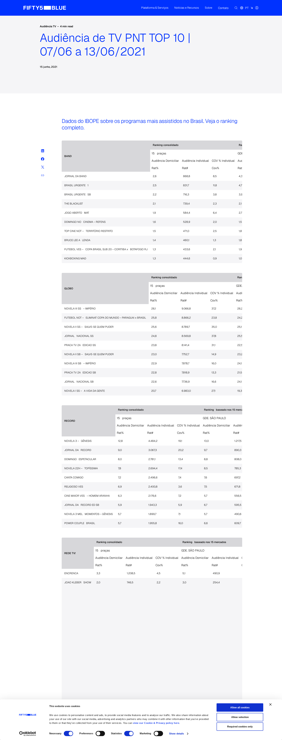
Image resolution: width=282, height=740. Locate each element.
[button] (154, 8)
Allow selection (240, 717)
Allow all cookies (240, 707)
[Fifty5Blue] (45, 8)
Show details (176, 733)
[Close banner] (270, 704)
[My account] (256, 7)
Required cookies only (240, 726)
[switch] (100, 733)
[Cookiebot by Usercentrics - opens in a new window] (27, 733)
